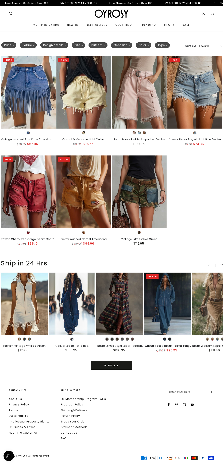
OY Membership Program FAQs (83, 399)
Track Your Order (73, 422)
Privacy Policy (19, 405)
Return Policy (70, 416)
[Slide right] (219, 265)
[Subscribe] (212, 392)
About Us (15, 399)
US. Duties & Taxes (22, 427)
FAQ (64, 438)
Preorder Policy (72, 405)
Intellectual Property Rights (29, 422)
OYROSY (22, 455)
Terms (13, 410)
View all (111, 365)
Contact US (69, 433)
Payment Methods (74, 427)
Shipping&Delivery (74, 410)
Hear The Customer (23, 433)
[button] (10, 13)
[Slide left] (211, 265)
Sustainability (18, 416)
